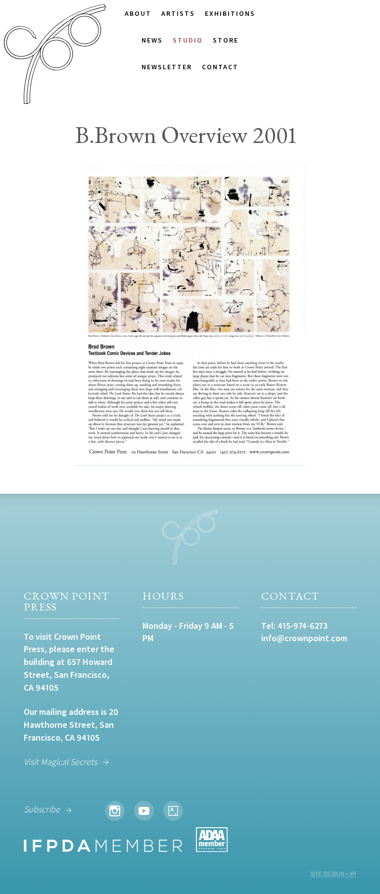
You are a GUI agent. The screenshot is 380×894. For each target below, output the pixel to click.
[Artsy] (173, 811)
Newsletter (167, 66)
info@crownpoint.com (304, 638)
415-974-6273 (303, 625)
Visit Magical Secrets (60, 761)
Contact (220, 66)
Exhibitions (230, 13)
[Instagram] (115, 811)
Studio (188, 40)
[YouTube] (144, 811)
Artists (178, 13)
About (138, 13)
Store (225, 40)
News (152, 40)
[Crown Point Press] (55, 55)
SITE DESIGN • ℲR (333, 874)
